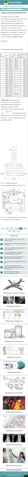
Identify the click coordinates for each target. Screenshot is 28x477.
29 (7, 228)
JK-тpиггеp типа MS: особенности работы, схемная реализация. (13, 257)
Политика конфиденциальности (14, 475)
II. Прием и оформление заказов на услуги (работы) (14, 248)
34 (9, 231)
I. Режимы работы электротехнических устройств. (15, 244)
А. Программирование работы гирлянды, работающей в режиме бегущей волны (14, 267)
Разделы (13, 6)
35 (14, 231)
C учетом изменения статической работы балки (14, 239)
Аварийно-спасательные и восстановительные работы (12, 272)
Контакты (20, 6)
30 (11, 228)
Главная (6, 6)
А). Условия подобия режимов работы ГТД (15, 262)
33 (25, 228)
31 (16, 228)
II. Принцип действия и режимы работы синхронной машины (13, 253)
